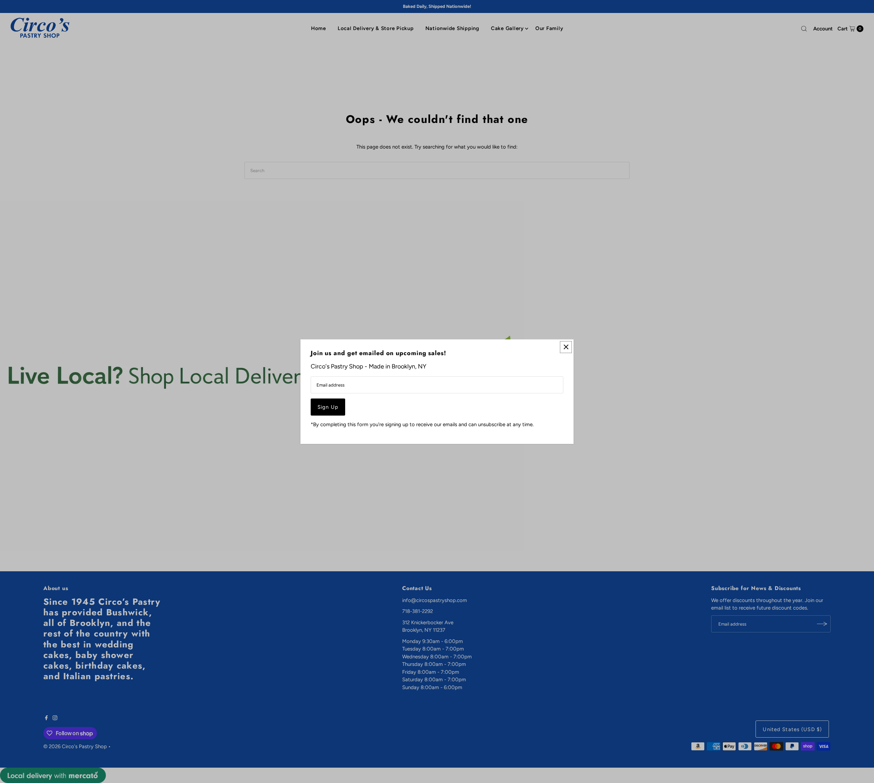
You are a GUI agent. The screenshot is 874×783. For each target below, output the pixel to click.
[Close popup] (566, 347)
